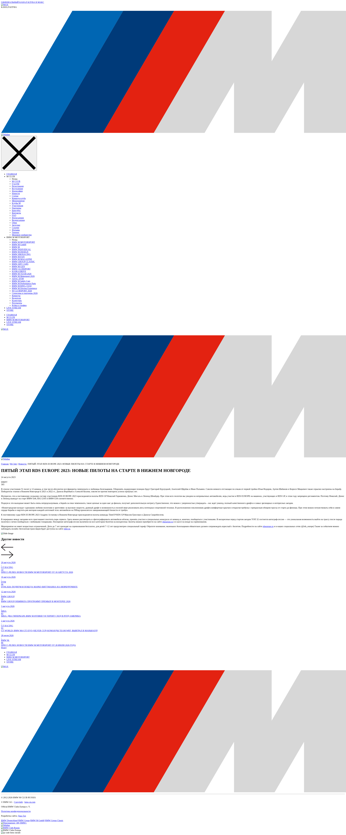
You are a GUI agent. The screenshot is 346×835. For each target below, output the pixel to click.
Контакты (16, 213)
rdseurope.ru (167, 522)
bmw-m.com (29, 802)
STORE (10, 310)
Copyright (18, 802)
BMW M (16, 247)
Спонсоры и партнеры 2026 (25, 293)
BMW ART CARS (20, 264)
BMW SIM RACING (21, 254)
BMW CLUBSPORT (21, 269)
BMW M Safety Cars (21, 281)
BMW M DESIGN (20, 252)
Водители (16, 298)
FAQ (14, 215)
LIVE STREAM (13, 308)
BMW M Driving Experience (24, 288)
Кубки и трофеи (19, 305)
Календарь (17, 300)
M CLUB (16, 181)
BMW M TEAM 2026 (21, 274)
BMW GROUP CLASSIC (23, 261)
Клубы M (16, 203)
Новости (16, 193)
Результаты (17, 303)
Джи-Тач (22, 816)
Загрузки (16, 225)
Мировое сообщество (22, 235)
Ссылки (15, 227)
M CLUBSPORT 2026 (22, 291)
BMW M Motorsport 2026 (23, 276)
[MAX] (4, 329)
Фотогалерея (18, 218)
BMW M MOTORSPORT (23, 242)
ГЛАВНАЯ (11, 174)
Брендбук (16, 210)
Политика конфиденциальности (16, 811)
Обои (14, 223)
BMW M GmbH (19, 244)
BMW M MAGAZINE (22, 259)
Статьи (15, 196)
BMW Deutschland (9, 820)
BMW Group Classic (54, 820)
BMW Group (24, 820)
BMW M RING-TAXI (21, 286)
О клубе (15, 184)
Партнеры (16, 208)
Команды (16, 296)
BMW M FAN (18, 257)
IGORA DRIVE (19, 271)
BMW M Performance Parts (24, 283)
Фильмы (16, 230)
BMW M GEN (18, 266)
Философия (17, 191)
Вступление (17, 188)
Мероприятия (18, 201)
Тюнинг (15, 232)
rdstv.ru (67, 529)
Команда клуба (19, 198)
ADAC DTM (18, 278)
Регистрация (18, 186)
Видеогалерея (18, 220)
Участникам (17, 205)
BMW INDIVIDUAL (21, 249)
